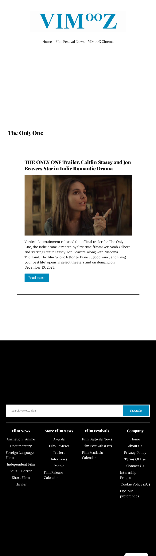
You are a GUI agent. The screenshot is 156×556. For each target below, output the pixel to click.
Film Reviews (59, 446)
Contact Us (135, 466)
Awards (59, 439)
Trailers (59, 452)
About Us (135, 446)
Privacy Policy (135, 452)
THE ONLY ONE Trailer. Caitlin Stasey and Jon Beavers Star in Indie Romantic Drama (78, 165)
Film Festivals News (97, 439)
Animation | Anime (21, 439)
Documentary (21, 446)
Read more (36, 277)
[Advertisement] (78, 91)
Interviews (59, 459)
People (59, 466)
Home (47, 41)
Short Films (21, 477)
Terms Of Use (135, 459)
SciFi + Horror (21, 471)
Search (136, 410)
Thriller (21, 484)
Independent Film (21, 464)
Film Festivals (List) (97, 446)
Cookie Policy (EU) (135, 484)
